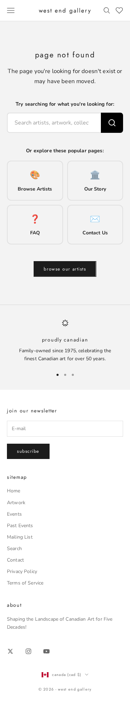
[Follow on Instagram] (28, 651)
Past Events (20, 525)
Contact (15, 560)
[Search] (112, 123)
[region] (65, 341)
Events (14, 514)
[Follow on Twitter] (10, 651)
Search (14, 548)
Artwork (16, 502)
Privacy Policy (22, 571)
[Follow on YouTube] (46, 651)
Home (13, 491)
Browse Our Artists (65, 269)
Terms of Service (25, 583)
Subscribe (28, 451)
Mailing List (20, 537)
